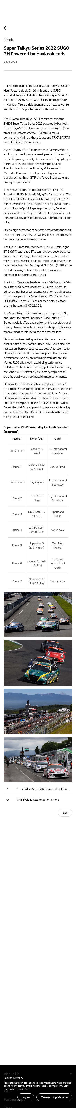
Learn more (23, 1088)
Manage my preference (54, 1097)
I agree (26, 1097)
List (65, 812)
